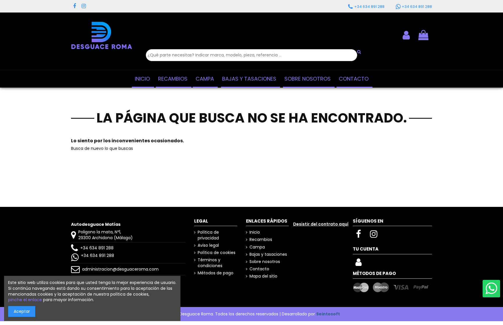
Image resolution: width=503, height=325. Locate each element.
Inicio (254, 232)
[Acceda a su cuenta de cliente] (406, 35)
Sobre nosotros (264, 261)
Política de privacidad (208, 235)
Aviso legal (208, 245)
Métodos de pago (215, 273)
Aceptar (22, 311)
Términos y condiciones (210, 263)
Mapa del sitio (263, 276)
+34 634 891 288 (97, 248)
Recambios (260, 239)
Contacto (259, 269)
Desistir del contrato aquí (320, 224)
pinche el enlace (25, 300)
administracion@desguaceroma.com (120, 269)
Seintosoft (328, 314)
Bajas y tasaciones (268, 254)
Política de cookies (216, 252)
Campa (257, 247)
